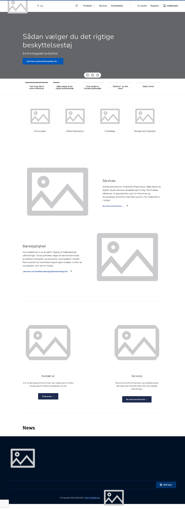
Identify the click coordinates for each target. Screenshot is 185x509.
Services (103, 5)
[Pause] (92, 75)
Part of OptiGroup (92, 497)
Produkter (87, 5)
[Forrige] (87, 75)
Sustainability (117, 5)
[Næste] (97, 75)
